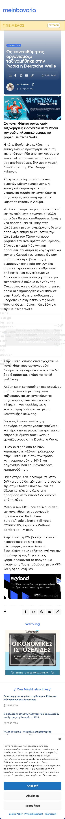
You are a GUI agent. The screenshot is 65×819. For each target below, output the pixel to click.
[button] (59, 739)
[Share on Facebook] (15, 75)
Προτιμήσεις (32, 805)
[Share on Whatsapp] (20, 75)
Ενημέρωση (14, 45)
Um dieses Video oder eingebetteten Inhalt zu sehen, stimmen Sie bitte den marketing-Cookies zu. (32, 337)
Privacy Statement (33, 814)
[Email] (26, 75)
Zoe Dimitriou (22, 84)
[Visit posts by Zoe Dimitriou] (10, 87)
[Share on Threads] (41, 612)
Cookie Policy (16, 814)
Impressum (50, 814)
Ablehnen (32, 795)
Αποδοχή (32, 785)
